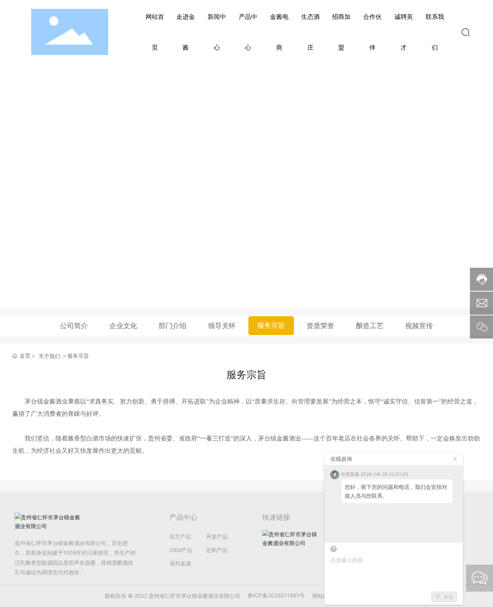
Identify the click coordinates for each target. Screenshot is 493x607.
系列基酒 (180, 563)
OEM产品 (180, 550)
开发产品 (217, 536)
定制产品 (217, 550)
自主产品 (180, 536)
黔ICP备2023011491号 (276, 595)
